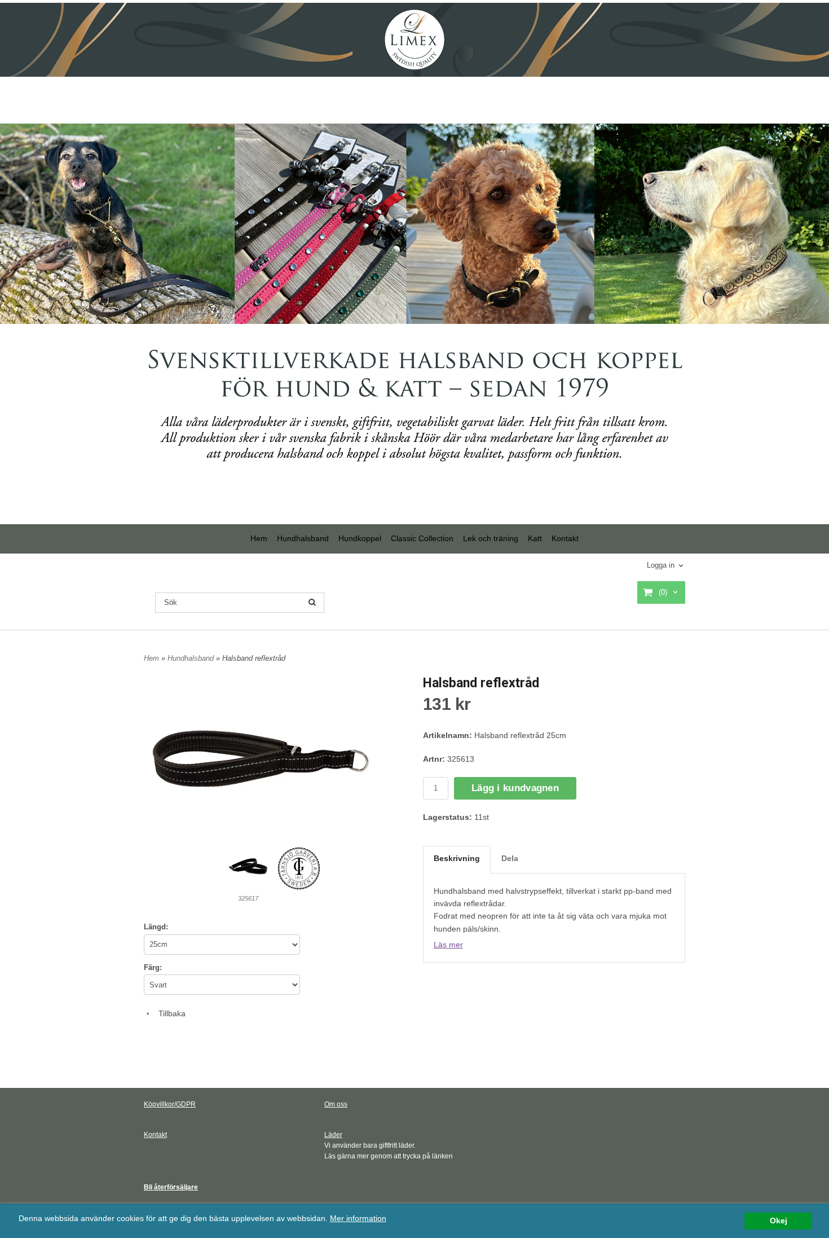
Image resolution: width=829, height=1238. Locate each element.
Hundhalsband (303, 538)
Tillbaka (169, 1013)
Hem (258, 538)
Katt (535, 538)
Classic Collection (422, 538)
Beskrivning (457, 858)
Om (329, 1104)
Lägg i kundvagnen (515, 788)
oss (341, 1104)
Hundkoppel (359, 538)
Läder (333, 1135)
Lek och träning (490, 538)
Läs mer (448, 944)
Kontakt (565, 538)
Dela (509, 858)
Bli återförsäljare (171, 1187)
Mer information (358, 1218)
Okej (778, 1221)
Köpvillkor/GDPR (170, 1104)
